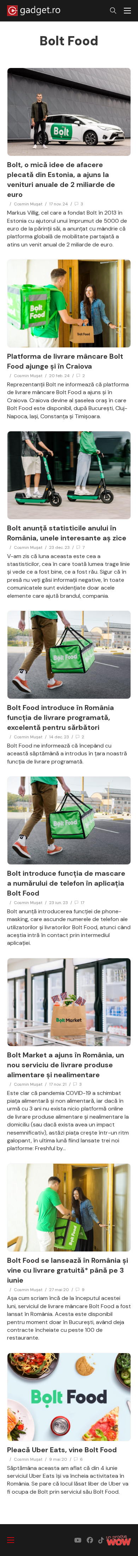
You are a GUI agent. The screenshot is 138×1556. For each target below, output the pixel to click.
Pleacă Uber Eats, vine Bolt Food (62, 1449)
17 (82, 902)
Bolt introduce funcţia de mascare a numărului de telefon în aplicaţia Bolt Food (66, 883)
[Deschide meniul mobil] (127, 10)
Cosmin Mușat (28, 204)
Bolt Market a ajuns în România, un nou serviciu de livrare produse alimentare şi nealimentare (65, 1064)
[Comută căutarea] (113, 11)
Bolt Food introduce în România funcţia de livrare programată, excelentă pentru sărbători (60, 717)
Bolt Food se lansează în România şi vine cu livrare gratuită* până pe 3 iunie (67, 1270)
